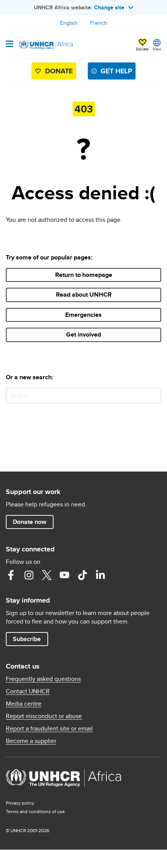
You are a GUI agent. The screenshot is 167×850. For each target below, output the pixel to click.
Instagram (29, 575)
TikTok (82, 575)
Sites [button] (157, 49)
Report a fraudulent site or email (49, 728)
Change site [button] (109, 7)
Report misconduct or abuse (44, 716)
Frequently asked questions (43, 679)
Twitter (47, 575)
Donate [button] (142, 45)
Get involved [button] (83, 334)
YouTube (64, 575)
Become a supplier (31, 741)
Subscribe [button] (27, 638)
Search (153, 395)
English (69, 23)
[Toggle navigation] (9, 45)
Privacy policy (20, 803)
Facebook (11, 575)
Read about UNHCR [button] (83, 294)
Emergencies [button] (83, 314)
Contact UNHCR (28, 691)
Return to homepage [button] (83, 274)
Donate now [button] (29, 521)
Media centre (24, 704)
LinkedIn (100, 575)
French (98, 23)
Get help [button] (116, 71)
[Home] (45, 45)
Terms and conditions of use (35, 811)
